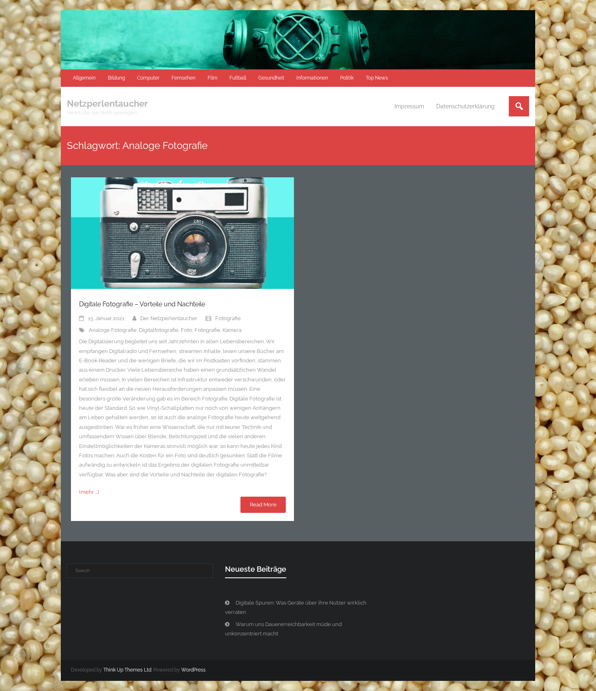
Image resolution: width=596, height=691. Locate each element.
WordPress (193, 670)
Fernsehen (183, 78)
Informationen (312, 78)
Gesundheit (271, 78)
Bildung (116, 78)
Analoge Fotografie (113, 330)
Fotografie (228, 318)
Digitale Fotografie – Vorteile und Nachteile (142, 304)
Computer (148, 78)
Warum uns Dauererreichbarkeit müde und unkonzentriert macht (283, 629)
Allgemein (84, 78)
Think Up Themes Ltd (127, 670)
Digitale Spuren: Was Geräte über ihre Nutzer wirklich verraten (296, 607)
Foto (186, 330)
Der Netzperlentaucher (168, 318)
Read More (263, 505)
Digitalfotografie (158, 330)
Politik (347, 78)
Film (212, 78)
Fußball (237, 78)
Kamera (232, 330)
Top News (377, 78)
